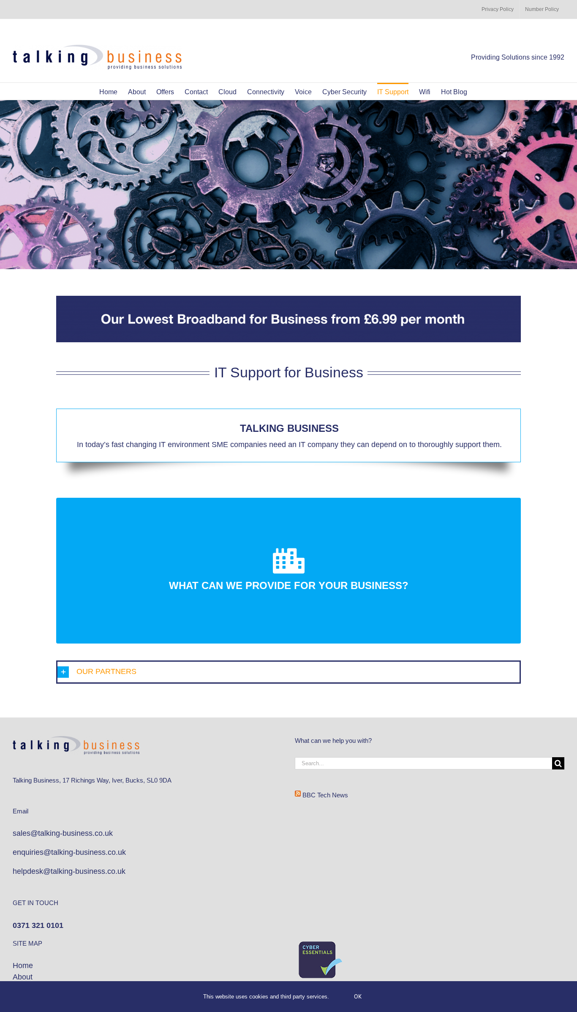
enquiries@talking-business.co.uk (69, 852)
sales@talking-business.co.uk (63, 833)
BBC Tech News (325, 795)
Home (23, 965)
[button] (288, 672)
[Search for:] (423, 763)
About (24, 977)
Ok (358, 996)
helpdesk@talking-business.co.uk (69, 871)
